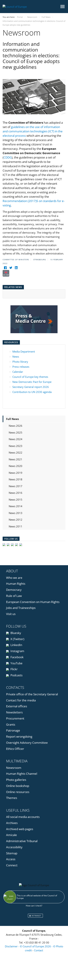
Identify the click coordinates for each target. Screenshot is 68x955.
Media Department (23, 351)
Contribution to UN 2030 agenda (32, 392)
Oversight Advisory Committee (27, 743)
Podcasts (16, 675)
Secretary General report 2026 (30, 387)
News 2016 (15, 492)
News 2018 (15, 479)
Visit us (11, 614)
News (15, 356)
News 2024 (15, 439)
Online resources (17, 792)
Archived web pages (19, 829)
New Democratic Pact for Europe (31, 382)
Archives (12, 823)
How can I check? (34, 905)
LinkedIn (16, 645)
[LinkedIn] (16, 267)
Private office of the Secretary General (32, 694)
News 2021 (15, 459)
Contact (38, 950)
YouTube (16, 663)
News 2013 (15, 513)
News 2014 (15, 506)
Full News (12, 419)
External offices (16, 706)
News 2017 (15, 486)
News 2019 (15, 472)
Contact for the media (21, 700)
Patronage (13, 730)
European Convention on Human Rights (32, 602)
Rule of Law (14, 596)
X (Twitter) (17, 639)
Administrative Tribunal (21, 841)
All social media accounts (23, 817)
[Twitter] (10, 267)
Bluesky (15, 633)
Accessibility (14, 847)
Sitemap (11, 853)
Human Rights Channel (21, 774)
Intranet (36, 915)
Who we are (14, 578)
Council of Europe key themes (30, 376)
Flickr (14, 669)
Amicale (11, 835)
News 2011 (15, 526)
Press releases (20, 366)
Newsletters (14, 712)
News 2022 (15, 452)
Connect (11, 865)
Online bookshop (17, 786)
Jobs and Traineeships (21, 608)
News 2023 (15, 446)
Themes (11, 798)
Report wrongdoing (19, 736)
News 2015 (15, 499)
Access (10, 859)
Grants (10, 724)
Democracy (14, 590)
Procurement (15, 718)
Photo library (20, 361)
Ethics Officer (15, 749)
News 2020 (15, 466)
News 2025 (15, 432)
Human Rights (15, 584)
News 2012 (15, 519)
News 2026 (15, 425)
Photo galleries (16, 780)
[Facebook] (5, 267)
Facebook (17, 657)
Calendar (17, 371)
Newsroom (13, 768)
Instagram (17, 651)
